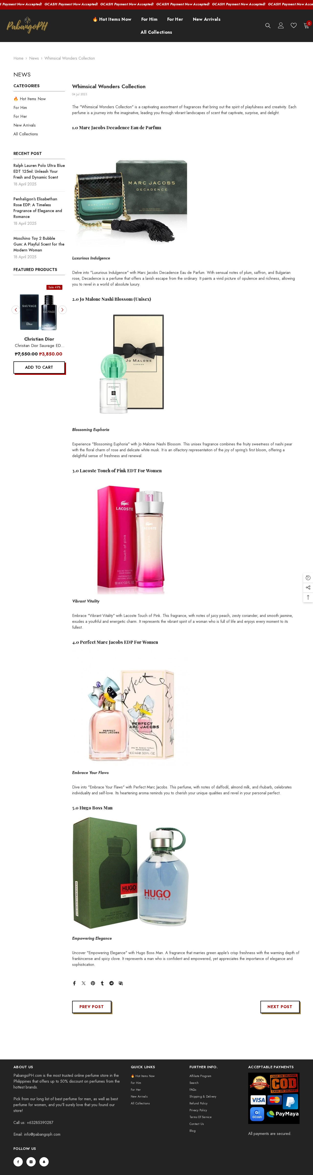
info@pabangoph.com (42, 1134)
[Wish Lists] (294, 25)
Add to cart (39, 367)
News (34, 58)
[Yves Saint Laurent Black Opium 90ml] (39, 308)
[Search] (268, 25)
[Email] (121, 983)
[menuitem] (39, 99)
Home (18, 58)
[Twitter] (83, 983)
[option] (39, 330)
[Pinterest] (93, 983)
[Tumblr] (102, 983)
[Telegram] (111, 983)
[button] (15, 309)
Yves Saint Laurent (39, 339)
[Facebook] (74, 983)
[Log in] (281, 25)
